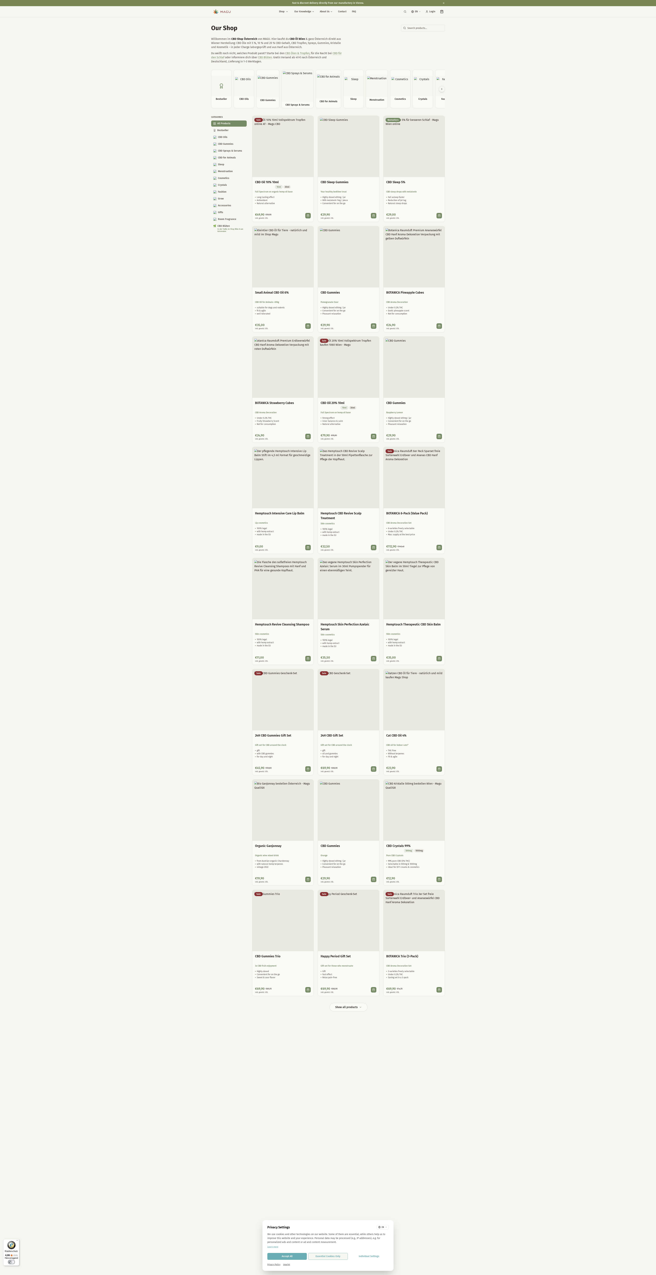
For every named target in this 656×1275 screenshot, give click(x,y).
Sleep (221, 164)
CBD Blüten (265, 57)
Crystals (222, 185)
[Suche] (405, 11)
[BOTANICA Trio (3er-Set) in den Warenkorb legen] (439, 990)
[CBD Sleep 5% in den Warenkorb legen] (439, 215)
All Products (223, 123)
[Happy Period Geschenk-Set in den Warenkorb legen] (373, 990)
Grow (221, 198)
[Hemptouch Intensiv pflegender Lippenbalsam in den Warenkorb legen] (308, 547)
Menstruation (225, 171)
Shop (281, 11)
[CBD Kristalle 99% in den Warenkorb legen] (439, 879)
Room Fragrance (227, 219)
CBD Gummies (225, 144)
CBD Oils (222, 137)
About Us (325, 11)
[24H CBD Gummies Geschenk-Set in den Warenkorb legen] (308, 769)
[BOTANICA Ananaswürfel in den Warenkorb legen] (439, 326)
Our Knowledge (302, 11)
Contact (342, 11)
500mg (409, 850)
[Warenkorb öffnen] (442, 12)
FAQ (354, 11)
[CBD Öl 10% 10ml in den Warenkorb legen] (308, 215)
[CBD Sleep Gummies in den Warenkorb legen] (373, 215)
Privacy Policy (273, 1264)
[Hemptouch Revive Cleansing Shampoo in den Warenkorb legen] (308, 658)
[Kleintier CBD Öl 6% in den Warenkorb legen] (308, 326)
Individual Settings (369, 1256)
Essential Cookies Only (328, 1256)
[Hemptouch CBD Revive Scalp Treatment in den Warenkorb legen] (373, 547)
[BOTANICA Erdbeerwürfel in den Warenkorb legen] (308, 436)
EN (416, 11)
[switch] (11, 1262)
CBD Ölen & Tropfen (297, 53)
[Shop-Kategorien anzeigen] (287, 12)
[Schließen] (444, 3)
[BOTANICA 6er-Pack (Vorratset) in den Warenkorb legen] (439, 547)
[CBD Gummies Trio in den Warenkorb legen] (308, 990)
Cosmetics (223, 178)
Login (432, 11)
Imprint (286, 1264)
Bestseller (223, 130)
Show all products (346, 1007)
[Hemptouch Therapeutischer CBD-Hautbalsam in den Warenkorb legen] (439, 658)
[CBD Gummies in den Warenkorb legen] (373, 326)
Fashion (222, 191)
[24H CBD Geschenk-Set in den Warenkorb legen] (373, 769)
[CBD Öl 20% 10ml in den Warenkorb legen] (373, 436)
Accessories (224, 205)
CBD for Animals (227, 157)
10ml (279, 187)
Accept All (287, 1256)
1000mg (419, 850)
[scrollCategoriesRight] (442, 89)
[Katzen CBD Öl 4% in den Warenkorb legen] (439, 769)
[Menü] (17, 1241)
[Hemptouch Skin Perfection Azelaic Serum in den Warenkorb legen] (373, 658)
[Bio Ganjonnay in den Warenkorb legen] (308, 879)
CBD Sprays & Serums (230, 150)
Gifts (220, 212)
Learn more (272, 1247)
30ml (287, 187)
